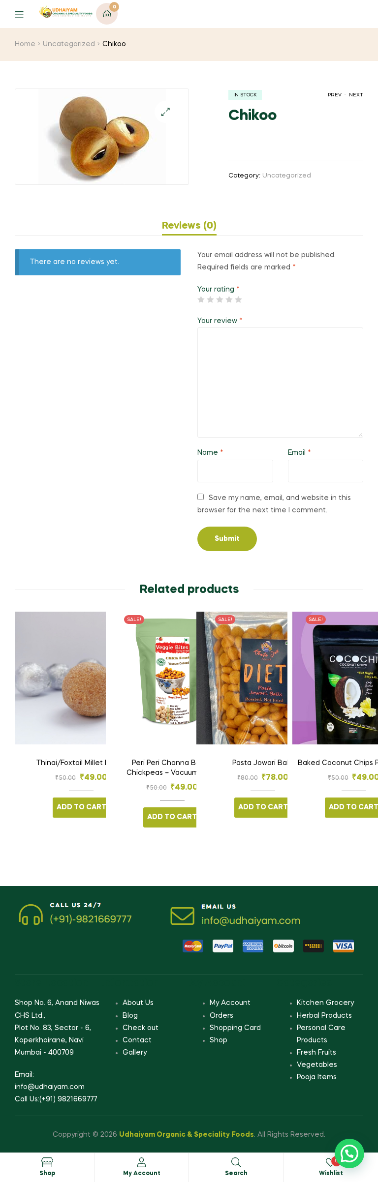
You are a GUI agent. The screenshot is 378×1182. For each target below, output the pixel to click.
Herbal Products (324, 1015)
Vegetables (317, 1065)
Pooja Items (317, 1077)
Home (25, 44)
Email (299, 452)
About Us (138, 1003)
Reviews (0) (189, 226)
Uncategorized (69, 44)
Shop (218, 1040)
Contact (137, 1040)
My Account (230, 1003)
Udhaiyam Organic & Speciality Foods (186, 1134)
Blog (130, 1015)
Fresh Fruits (316, 1052)
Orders (221, 1015)
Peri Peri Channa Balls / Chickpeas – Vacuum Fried (172, 768)
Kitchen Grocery (325, 1003)
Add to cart (81, 807)
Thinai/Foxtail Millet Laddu (81, 763)
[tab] (189, 226)
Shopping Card (235, 1028)
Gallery (135, 1052)
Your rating (218, 289)
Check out (140, 1028)
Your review (220, 321)
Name (210, 452)
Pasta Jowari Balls (262, 763)
